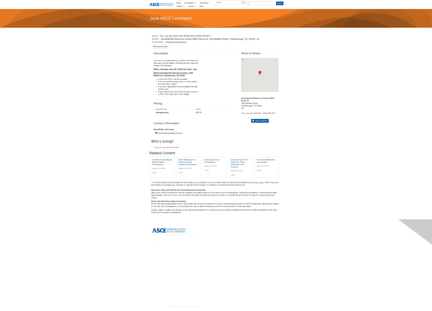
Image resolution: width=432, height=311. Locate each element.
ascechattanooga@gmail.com (170, 133)
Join (153, 273)
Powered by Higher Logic (248, 306)
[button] (190, 3)
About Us (155, 289)
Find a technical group (160, 263)
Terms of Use (157, 292)
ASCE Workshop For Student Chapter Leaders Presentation (187, 162)
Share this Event (161, 47)
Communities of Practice (161, 257)
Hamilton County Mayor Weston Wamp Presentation (162, 162)
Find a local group (158, 260)
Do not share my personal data (163, 296)
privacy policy (258, 182)
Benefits (155, 276)
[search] (243, 2)
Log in (280, 3)
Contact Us (156, 279)
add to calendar (260, 121)
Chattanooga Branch (176, 42)
